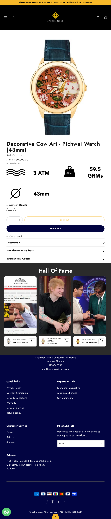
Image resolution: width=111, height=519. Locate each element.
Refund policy (13, 413)
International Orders (18, 258)
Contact (10, 432)
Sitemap (10, 442)
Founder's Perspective (68, 388)
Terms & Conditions (16, 398)
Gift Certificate (65, 398)
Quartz (11, 210)
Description (13, 242)
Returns (10, 437)
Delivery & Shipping (17, 393)
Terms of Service (15, 408)
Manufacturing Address (20, 250)
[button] (5, 17)
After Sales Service (67, 393)
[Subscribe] (102, 443)
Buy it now (55, 228)
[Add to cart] (32, 341)
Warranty (11, 403)
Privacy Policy (13, 388)
